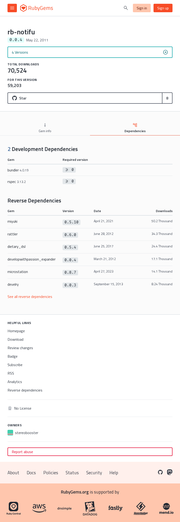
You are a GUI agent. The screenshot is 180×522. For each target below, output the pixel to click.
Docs (31, 472)
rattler (13, 234)
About (13, 472)
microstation (18, 271)
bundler (18, 170)
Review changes (20, 348)
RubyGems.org (75, 491)
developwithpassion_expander (32, 259)
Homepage (16, 331)
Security (94, 472)
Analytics (15, 381)
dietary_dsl (17, 246)
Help (113, 472)
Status (72, 472)
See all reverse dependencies (30, 296)
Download (15, 339)
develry (13, 284)
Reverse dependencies (25, 390)
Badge (13, 356)
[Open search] (126, 8)
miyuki (12, 221)
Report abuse (22, 452)
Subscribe (15, 365)
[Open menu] (12, 8)
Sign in (142, 8)
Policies (50, 472)
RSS (11, 373)
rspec (17, 181)
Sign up (163, 8)
